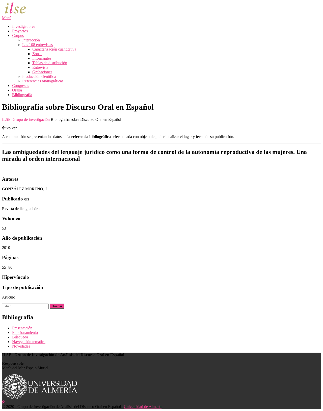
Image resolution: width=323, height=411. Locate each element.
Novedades (21, 346)
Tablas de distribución (49, 63)
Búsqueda (20, 337)
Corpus (18, 35)
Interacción (31, 40)
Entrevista (40, 67)
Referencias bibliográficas (42, 81)
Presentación (22, 328)
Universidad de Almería (143, 406)
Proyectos (20, 31)
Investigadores (23, 26)
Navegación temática (28, 341)
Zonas (37, 54)
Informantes (41, 58)
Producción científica (39, 76)
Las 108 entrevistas (37, 44)
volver (11, 128)
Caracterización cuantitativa (54, 49)
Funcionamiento (25, 332)
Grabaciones (42, 72)
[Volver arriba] (3, 402)
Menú (6, 18)
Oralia (17, 90)
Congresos (20, 85)
